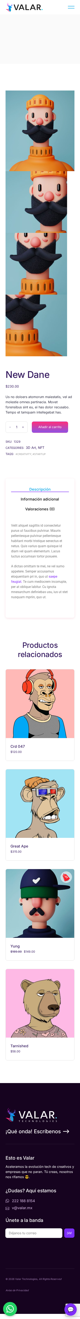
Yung (15, 946)
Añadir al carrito (50, 427)
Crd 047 (17, 746)
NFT (41, 448)
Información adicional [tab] (40, 499)
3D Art (31, 448)
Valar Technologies (26, 1279)
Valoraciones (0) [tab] (40, 509)
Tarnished (19, 1046)
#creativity (23, 454)
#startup (39, 454)
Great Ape (19, 846)
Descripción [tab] (40, 489)
